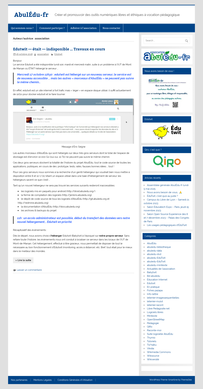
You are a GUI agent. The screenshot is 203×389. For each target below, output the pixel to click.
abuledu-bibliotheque (159, 247)
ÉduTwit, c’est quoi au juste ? (162, 196)
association (43, 54)
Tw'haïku (152, 344)
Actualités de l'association (161, 268)
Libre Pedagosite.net (158, 308)
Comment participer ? (52, 28)
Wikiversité (153, 359)
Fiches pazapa (155, 290)
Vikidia (150, 348)
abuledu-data (154, 250)
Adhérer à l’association (83, 28)
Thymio (151, 337)
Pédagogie (153, 323)
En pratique (153, 287)
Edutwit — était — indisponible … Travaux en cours (59, 48)
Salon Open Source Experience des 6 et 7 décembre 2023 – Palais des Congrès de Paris (166, 218)
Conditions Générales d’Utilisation (75, 380)
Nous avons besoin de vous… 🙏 (164, 192)
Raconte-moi (154, 330)
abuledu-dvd (154, 254)
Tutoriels (151, 341)
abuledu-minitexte (157, 265)
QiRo (149, 326)
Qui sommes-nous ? (22, 28)
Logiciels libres (155, 312)
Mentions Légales (42, 380)
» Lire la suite (23, 260)
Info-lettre (152, 294)
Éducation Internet (157, 279)
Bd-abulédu (153, 276)
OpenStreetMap (155, 319)
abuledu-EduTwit (156, 257)
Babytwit (152, 272)
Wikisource (153, 355)
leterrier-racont (155, 305)
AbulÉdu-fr (31, 14)
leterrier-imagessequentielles (163, 297)
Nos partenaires (19, 380)
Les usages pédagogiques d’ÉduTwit (167, 225)
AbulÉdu (151, 243)
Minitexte (152, 315)
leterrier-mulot (155, 301)
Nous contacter (111, 28)
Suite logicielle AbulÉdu (160, 334)
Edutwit (58, 54)
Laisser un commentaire (29, 270)
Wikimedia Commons (159, 352)
